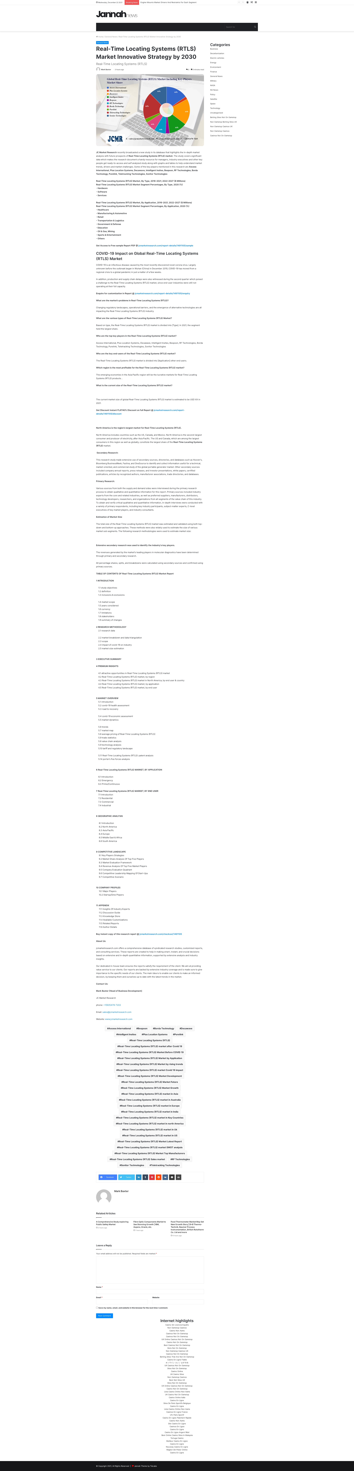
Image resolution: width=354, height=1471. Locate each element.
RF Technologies (181, 1159)
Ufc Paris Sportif (177, 1415)
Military (213, 81)
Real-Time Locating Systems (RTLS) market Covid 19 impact (150, 1070)
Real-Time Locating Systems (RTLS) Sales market (138, 1159)
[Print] (178, 1177)
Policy (212, 94)
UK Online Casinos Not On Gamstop (177, 1339)
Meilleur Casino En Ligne (177, 1441)
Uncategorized (216, 113)
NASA (212, 85)
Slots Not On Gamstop (177, 1348)
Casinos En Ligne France (177, 1412)
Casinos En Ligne (177, 1426)
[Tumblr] (145, 1177)
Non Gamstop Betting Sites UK (223, 122)
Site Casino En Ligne (177, 1423)
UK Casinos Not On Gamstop (177, 1365)
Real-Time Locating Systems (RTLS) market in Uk (150, 1129)
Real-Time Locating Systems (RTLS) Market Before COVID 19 (150, 1052)
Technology (215, 108)
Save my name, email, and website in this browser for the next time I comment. (133, 1308)
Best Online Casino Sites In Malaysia (177, 1435)
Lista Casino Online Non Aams (177, 1392)
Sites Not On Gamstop (177, 1368)
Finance (213, 72)
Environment (215, 67)
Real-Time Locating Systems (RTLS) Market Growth (150, 1088)
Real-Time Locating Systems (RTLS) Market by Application (150, 1058)
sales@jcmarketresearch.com (116, 1012)
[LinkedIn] (138, 1177)
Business (214, 49)
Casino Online (177, 1371)
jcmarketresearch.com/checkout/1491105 (161, 934)
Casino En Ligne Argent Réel (177, 1432)
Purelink (178, 1034)
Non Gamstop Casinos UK (221, 126)
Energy (213, 62)
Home (100, 37)
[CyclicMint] (117, 14)
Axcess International (120, 1028)
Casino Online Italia (177, 1397)
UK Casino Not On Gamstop (177, 1394)
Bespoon (142, 1028)
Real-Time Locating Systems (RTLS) (150, 1040)
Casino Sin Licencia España (177, 1325)
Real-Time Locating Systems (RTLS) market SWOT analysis (150, 1147)
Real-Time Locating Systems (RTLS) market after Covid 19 (150, 1046)
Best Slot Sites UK (177, 1380)
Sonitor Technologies (132, 1165)
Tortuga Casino (177, 1438)
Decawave (186, 1028)
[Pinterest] (152, 1177)
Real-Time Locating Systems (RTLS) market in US (150, 1135)
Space (212, 103)
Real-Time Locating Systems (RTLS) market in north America (150, 1123)
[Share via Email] (172, 1177)
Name (99, 1287)
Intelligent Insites (127, 1034)
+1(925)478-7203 (112, 1005)
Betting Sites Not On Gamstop (223, 117)
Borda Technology (164, 1028)
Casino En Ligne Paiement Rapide (177, 1418)
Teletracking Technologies (165, 1165)
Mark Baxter (106, 69)
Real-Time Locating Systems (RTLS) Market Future (150, 1082)
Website (155, 1297)
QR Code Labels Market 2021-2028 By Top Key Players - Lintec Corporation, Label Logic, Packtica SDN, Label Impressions (192, 2)
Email (99, 1297)
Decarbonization (217, 53)
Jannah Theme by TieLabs (145, 1466)
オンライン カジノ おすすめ (177, 1362)
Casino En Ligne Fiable (177, 1360)
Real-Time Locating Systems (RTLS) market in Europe (150, 1105)
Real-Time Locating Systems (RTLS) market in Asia (150, 1093)
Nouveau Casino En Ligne (177, 1447)
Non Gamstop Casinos (219, 131)
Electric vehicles (217, 58)
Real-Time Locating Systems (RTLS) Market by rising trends (150, 1064)
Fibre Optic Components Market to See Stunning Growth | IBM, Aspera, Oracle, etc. (149, 1224)
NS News (214, 90)
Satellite (213, 99)
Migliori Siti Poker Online (177, 1450)
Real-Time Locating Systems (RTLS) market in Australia (150, 1099)
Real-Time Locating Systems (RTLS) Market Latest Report (150, 1141)
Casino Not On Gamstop (177, 1342)
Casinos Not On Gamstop (221, 135)
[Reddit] (158, 1177)
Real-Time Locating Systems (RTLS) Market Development (150, 1076)
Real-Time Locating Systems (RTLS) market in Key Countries (150, 1117)
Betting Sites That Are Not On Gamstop (177, 1357)
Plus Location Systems (155, 1034)
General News (111, 37)
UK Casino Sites (177, 1374)
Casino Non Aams (177, 1331)
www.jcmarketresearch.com (118, 1019)
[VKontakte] (165, 1177)
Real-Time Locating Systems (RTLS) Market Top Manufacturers (150, 1153)
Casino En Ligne (177, 1400)
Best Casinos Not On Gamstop (177, 1345)
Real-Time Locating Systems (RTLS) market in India (150, 1111)
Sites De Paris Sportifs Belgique (177, 1403)
